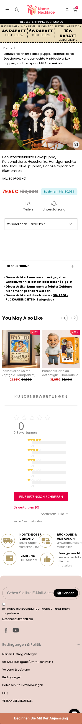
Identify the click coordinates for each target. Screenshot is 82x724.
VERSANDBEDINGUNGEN (17, 689)
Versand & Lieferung (16, 658)
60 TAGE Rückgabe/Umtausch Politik (27, 650)
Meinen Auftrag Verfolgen (19, 643)
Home (8, 47)
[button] (7, 9)
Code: (14, 35)
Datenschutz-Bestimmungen (22, 674)
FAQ (5, 682)
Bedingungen (11, 666)
